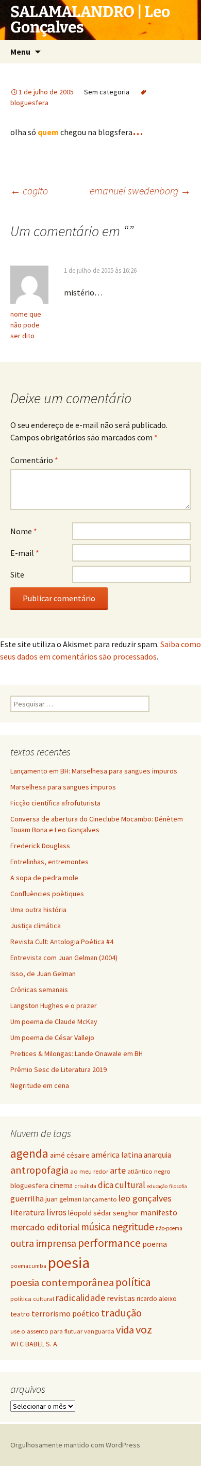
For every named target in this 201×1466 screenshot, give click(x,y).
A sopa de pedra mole (44, 877)
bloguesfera (29, 1185)
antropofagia (39, 1170)
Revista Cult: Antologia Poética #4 (61, 941)
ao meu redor (89, 1171)
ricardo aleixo (157, 1298)
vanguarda (99, 1331)
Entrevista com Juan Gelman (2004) (64, 957)
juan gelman (63, 1199)
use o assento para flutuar (46, 1331)
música (95, 1227)
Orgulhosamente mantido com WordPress (75, 1444)
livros (56, 1212)
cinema (61, 1185)
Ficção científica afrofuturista (55, 803)
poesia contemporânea (62, 1282)
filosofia (178, 1186)
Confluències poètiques (47, 893)
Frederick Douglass (40, 845)
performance (109, 1243)
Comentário (34, 460)
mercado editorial (44, 1227)
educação (157, 1186)
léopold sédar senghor (103, 1212)
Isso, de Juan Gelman (43, 973)
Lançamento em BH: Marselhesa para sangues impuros (93, 771)
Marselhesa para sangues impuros (63, 787)
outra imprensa (43, 1243)
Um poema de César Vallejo (52, 1037)
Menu (20, 51)
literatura (27, 1212)
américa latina (116, 1154)
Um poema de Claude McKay (53, 1021)
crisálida (85, 1186)
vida (125, 1330)
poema (154, 1244)
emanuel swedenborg (140, 190)
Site (17, 574)
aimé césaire (70, 1155)
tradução (121, 1313)
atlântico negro (149, 1171)
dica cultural (121, 1185)
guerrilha (27, 1198)
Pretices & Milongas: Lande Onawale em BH (76, 1053)
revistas (121, 1298)
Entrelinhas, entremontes (49, 861)
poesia (69, 1262)
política (133, 1282)
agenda (29, 1153)
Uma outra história (38, 909)
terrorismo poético (65, 1313)
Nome (23, 531)
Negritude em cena (39, 1085)
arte (118, 1170)
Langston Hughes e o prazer (53, 1005)
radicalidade (80, 1298)
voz (144, 1329)
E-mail (24, 553)
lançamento (100, 1199)
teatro (20, 1314)
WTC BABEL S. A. (34, 1343)
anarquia (157, 1155)
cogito (29, 190)
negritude (133, 1226)
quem (49, 132)
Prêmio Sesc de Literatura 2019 (58, 1069)
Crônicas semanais (39, 989)
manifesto (158, 1212)
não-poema (169, 1228)
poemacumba (28, 1266)
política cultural (32, 1299)
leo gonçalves (145, 1198)
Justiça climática (35, 925)
